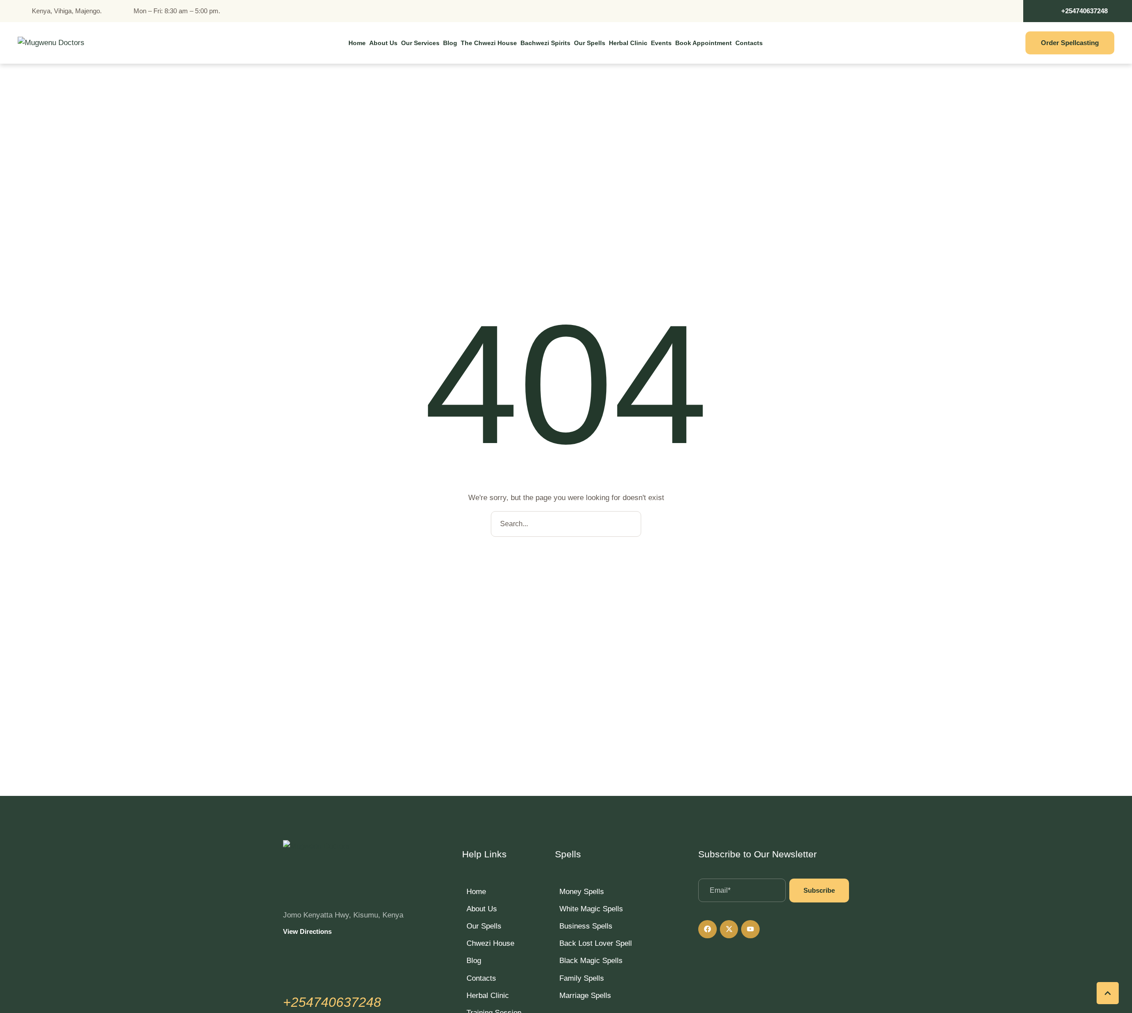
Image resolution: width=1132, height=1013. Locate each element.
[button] (1077, 11)
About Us (482, 909)
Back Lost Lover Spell (595, 943)
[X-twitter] (729, 929)
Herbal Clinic (488, 995)
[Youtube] (750, 929)
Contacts (481, 978)
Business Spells (585, 926)
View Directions (307, 931)
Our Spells (484, 926)
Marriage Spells (585, 995)
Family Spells (581, 978)
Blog (474, 960)
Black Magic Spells (591, 960)
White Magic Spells (591, 909)
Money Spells (581, 891)
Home (476, 891)
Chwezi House (490, 943)
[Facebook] (707, 929)
